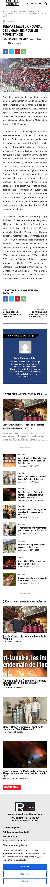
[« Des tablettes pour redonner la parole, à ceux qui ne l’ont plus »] (9, 529)
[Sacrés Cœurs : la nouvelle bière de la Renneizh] (25, 410)
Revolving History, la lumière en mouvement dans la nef (31, 545)
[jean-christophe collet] (25, 347)
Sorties (20, 558)
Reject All (25, 881)
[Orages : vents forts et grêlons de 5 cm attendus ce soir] (9, 579)
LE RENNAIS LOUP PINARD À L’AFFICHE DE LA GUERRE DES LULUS (37, 314)
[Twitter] (36, 3)
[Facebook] (28, 3)
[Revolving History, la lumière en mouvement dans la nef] (9, 546)
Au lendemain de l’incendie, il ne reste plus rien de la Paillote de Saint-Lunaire (32, 461)
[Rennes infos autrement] (12, 3)
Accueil (6, 11)
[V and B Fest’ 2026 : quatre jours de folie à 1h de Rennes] (9, 563)
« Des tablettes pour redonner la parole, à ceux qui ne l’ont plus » (32, 529)
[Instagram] (32, 3)
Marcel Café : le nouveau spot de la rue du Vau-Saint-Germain (32, 477)
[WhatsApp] (23, 51)
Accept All (25, 867)
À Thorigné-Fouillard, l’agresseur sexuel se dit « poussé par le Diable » (32, 512)
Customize (25, 874)
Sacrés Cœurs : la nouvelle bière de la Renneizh (23, 425)
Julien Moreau (16, 428)
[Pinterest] (17, 51)
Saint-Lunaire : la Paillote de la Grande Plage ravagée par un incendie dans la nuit (31, 495)
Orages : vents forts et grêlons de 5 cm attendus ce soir (32, 579)
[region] (25, 864)
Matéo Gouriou (23, 567)
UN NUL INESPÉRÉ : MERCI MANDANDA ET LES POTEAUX (12, 314)
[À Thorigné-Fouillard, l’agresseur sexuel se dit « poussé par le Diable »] (9, 512)
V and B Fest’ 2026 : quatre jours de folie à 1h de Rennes (32, 562)
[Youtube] (40, 3)
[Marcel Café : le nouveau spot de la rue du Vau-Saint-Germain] (9, 478)
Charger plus (11, 787)
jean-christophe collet (17, 39)
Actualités (15, 11)
